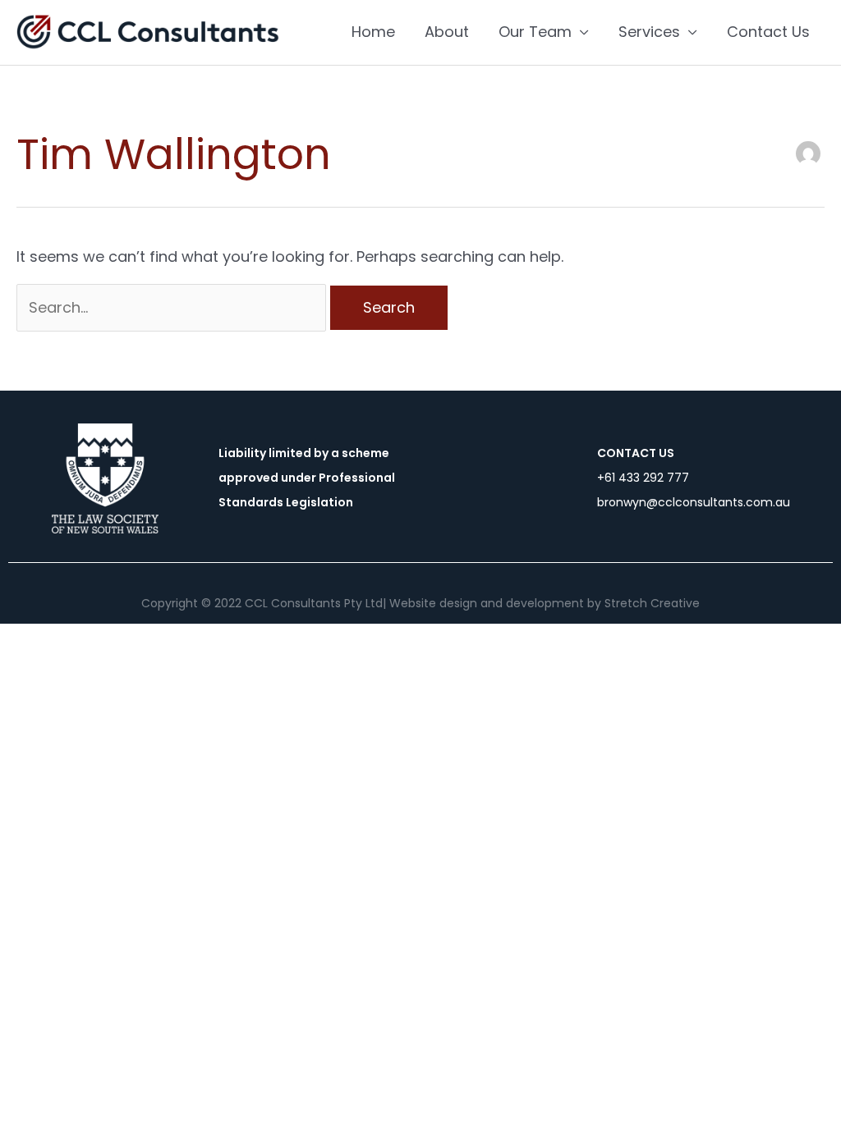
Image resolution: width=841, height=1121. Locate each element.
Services (649, 31)
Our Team (535, 31)
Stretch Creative (652, 603)
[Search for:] (173, 307)
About (447, 31)
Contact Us (768, 31)
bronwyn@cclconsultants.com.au (693, 502)
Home (373, 31)
